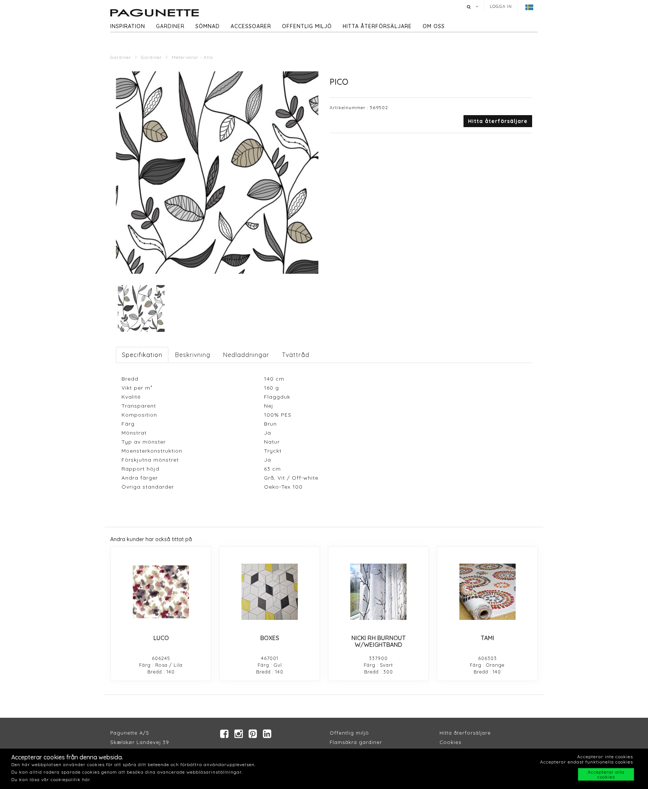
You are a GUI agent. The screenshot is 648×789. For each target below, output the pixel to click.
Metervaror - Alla (192, 57)
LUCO (161, 638)
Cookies (450, 742)
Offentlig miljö (307, 26)
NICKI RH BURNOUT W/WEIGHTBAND (378, 641)
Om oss (434, 26)
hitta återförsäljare (377, 26)
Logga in (501, 6)
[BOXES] (269, 591)
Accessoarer (251, 26)
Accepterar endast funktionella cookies (586, 761)
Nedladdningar (246, 354)
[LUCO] (161, 591)
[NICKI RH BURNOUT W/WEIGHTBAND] (378, 591)
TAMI (487, 638)
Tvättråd (295, 354)
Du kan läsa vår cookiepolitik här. (51, 779)
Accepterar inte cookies (605, 756)
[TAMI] (487, 591)
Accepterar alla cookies (606, 774)
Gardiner (170, 26)
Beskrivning (192, 354)
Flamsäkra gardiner (356, 742)
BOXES (269, 638)
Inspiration (127, 26)
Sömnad (207, 26)
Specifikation (142, 354)
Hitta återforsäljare (465, 733)
